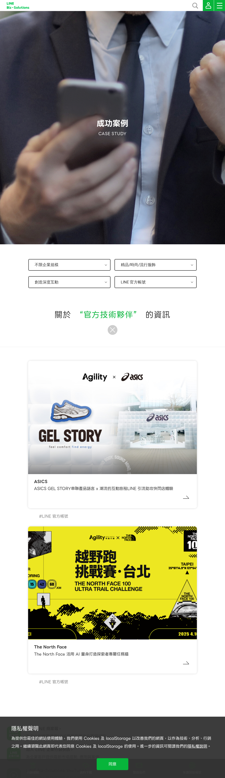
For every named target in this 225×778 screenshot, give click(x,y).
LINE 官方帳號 (55, 516)
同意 (112, 764)
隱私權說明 (197, 746)
